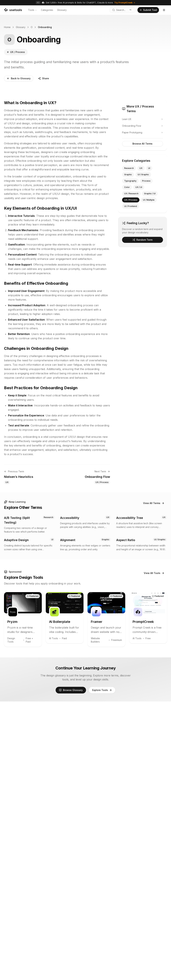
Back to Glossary (21, 78)
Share (45, 78)
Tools (31, 10)
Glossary (62, 10)
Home (7, 27)
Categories (47, 10)
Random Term (144, 239)
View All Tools (152, 573)
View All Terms (151, 503)
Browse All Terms (142, 143)
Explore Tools (100, 690)
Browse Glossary (73, 690)
